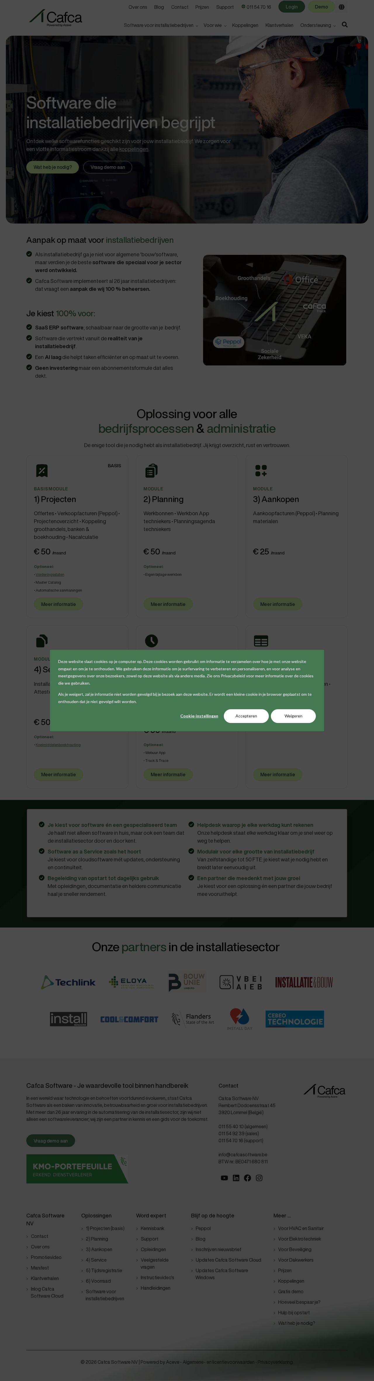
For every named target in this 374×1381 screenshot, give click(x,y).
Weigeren (293, 715)
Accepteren (246, 715)
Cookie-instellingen (199, 715)
